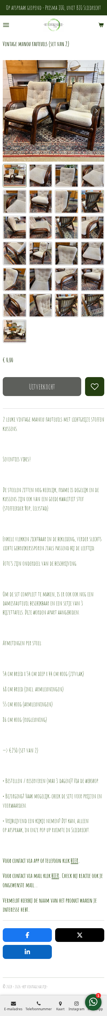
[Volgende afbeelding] (96, 110)
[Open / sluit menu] (6, 25)
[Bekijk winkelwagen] (101, 25)
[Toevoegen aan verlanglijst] (94, 386)
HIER (74, 860)
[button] (15, 176)
